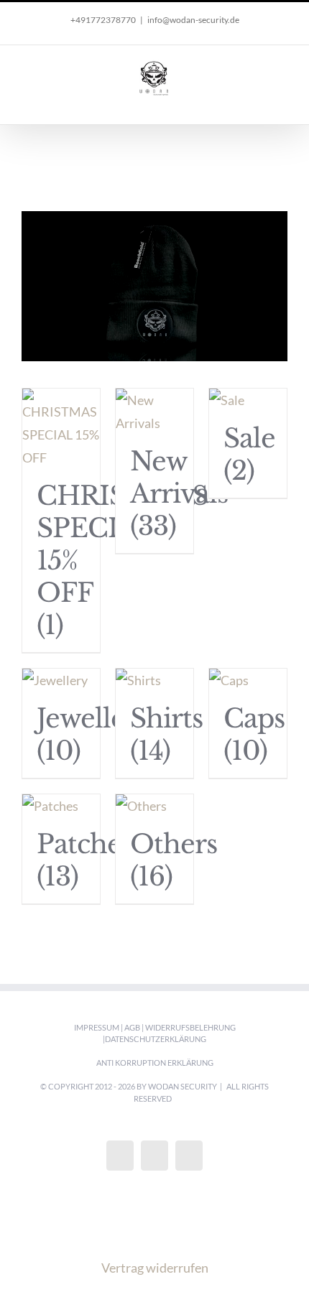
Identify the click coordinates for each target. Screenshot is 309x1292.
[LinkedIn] (189, 1155)
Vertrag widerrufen (154, 1267)
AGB (132, 1027)
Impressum (96, 1027)
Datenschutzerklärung (155, 1039)
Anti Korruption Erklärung (154, 1062)
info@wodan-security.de (193, 19)
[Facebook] (120, 1155)
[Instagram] (154, 1155)
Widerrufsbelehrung (190, 1027)
